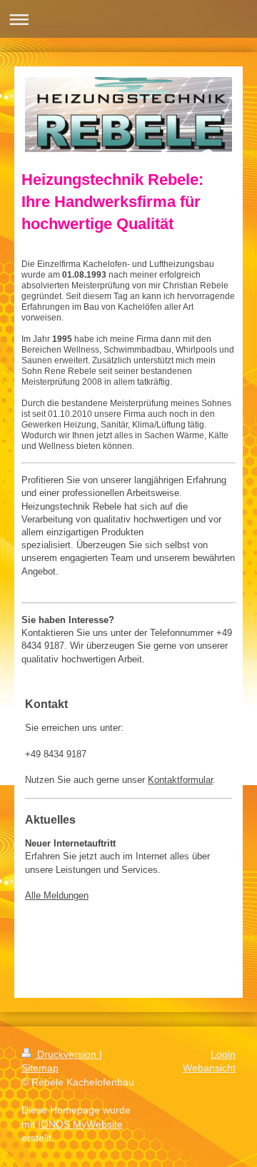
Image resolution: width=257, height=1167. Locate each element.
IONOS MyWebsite (80, 1124)
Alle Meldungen (57, 895)
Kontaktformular (180, 779)
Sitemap (40, 1067)
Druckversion (66, 1054)
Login (223, 1054)
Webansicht (209, 1067)
